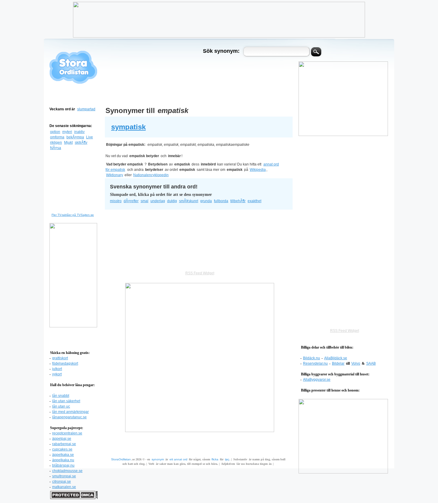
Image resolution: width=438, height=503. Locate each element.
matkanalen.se (64, 487)
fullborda (221, 201)
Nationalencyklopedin (151, 175)
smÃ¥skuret (188, 201)
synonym (158, 459)
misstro (116, 201)
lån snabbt (60, 396)
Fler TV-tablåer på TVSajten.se (73, 214)
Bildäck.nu (311, 358)
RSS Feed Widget (344, 331)
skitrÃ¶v (81, 142)
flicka (215, 459)
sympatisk (128, 127)
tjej (227, 459)
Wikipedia (258, 170)
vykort (57, 374)
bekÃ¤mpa (75, 137)
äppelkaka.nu (63, 460)
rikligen (56, 142)
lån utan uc (61, 406)
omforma (57, 137)
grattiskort (60, 358)
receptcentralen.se (67, 433)
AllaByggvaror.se (316, 379)
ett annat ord (178, 459)
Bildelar (338, 363)
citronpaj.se (61, 481)
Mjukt (68, 142)
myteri (67, 132)
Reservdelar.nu (315, 363)
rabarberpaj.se (64, 444)
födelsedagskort (65, 363)
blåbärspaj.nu (63, 465)
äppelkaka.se (63, 455)
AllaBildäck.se (335, 358)
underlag (157, 201)
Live (89, 137)
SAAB (371, 363)
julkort (57, 369)
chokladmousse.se (67, 471)
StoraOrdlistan (121, 459)
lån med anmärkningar (70, 412)
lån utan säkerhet (66, 401)
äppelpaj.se (61, 439)
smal (144, 201)
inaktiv (79, 132)
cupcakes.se (62, 449)
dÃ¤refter (131, 201)
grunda (206, 201)
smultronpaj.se (64, 476)
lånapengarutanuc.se (69, 417)
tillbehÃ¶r (238, 201)
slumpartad (86, 109)
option (55, 132)
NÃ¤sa (55, 148)
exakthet (254, 201)
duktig (172, 201)
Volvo (355, 363)
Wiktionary (114, 175)
